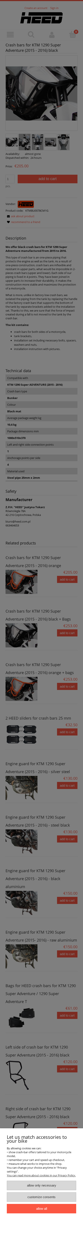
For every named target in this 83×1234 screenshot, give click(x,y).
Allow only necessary (41, 1185)
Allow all (41, 1208)
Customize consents (41, 1197)
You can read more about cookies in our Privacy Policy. (41, 1175)
